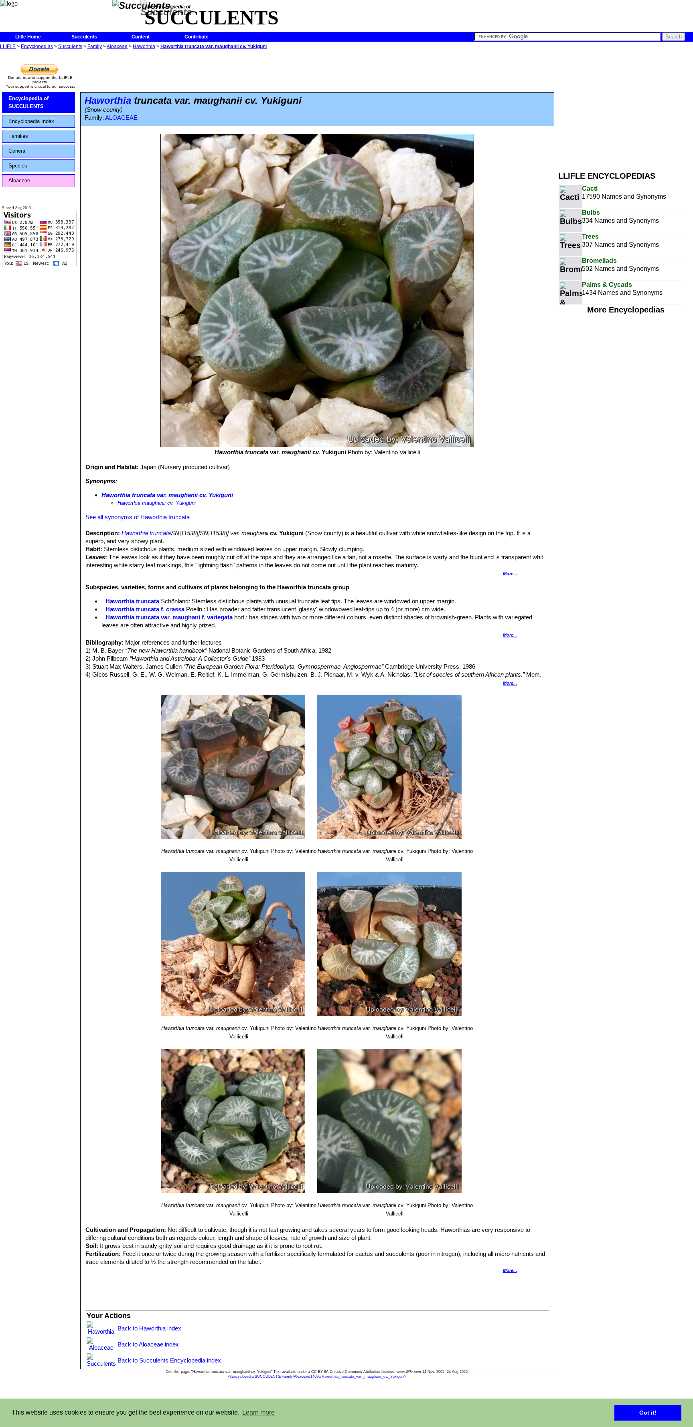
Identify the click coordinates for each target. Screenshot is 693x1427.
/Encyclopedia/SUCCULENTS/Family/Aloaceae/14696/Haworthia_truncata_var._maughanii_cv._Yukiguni (317, 1377)
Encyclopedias (37, 46)
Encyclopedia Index (31, 121)
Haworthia (144, 46)
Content (141, 37)
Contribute (196, 37)
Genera (16, 151)
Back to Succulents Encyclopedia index (169, 1360)
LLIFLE (8, 46)
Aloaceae (117, 46)
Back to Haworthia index (149, 1328)
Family (94, 46)
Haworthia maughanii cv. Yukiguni (157, 503)
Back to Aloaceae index (148, 1344)
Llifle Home (28, 37)
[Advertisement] (625, 107)
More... (510, 573)
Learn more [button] (258, 1412)
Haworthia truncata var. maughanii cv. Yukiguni (213, 46)
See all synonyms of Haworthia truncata (137, 517)
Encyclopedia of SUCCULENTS (28, 102)
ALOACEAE (121, 118)
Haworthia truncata (146, 533)
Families (18, 136)
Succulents (84, 37)
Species (17, 166)
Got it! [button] (648, 1412)
